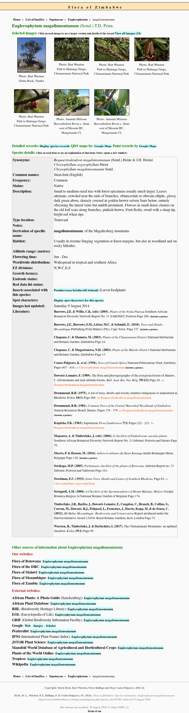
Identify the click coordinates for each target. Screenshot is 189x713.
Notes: (18, 225)
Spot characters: (25, 300)
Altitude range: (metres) (31, 251)
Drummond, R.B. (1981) (70, 405)
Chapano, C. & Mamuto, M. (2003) (77, 337)
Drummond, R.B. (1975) (70, 393)
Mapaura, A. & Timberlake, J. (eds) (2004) (83, 436)
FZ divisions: (23, 267)
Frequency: (22, 180)
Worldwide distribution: (31, 262)
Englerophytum (78, 19)
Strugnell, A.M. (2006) (69, 491)
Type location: (24, 219)
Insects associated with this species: (30, 292)
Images (38, 625)
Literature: (21, 311)
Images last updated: (29, 305)
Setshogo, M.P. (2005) (68, 465)
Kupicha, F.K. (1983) (68, 423)
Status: (18, 185)
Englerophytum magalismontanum (65, 561)
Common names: (26, 174)
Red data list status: (28, 284)
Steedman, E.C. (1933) (69, 478)
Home (17, 19)
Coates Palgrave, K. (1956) (75, 362)
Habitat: (19, 241)
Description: (22, 191)
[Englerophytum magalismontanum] (31, 54)
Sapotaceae (56, 19)
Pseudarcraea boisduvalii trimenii (76, 290)
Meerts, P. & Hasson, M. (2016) (74, 453)
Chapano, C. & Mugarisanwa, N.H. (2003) (82, 350)
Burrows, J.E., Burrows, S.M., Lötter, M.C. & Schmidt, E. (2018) (96, 324)
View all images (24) (128, 33)
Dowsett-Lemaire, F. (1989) (72, 375)
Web (27, 625)
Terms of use (94, 711)
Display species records (55, 146)
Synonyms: (21, 159)
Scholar (51, 625)
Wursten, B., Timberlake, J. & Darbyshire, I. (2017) (88, 526)
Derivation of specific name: (29, 233)
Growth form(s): (25, 273)
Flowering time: (25, 256)
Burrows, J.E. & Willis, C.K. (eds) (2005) (81, 311)
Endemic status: (25, 278)
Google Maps (103, 146)
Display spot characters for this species (79, 300)
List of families (35, 19)
